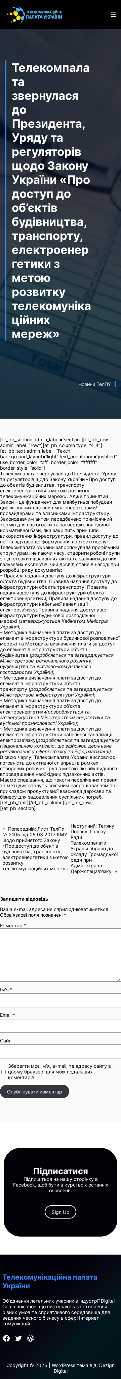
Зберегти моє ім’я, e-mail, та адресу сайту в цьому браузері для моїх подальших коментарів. (59, 1071)
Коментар (13, 925)
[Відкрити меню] (113, 14)
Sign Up (61, 1212)
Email (7, 1015)
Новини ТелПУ (94, 384)
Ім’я (6, 989)
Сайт (5, 1040)
